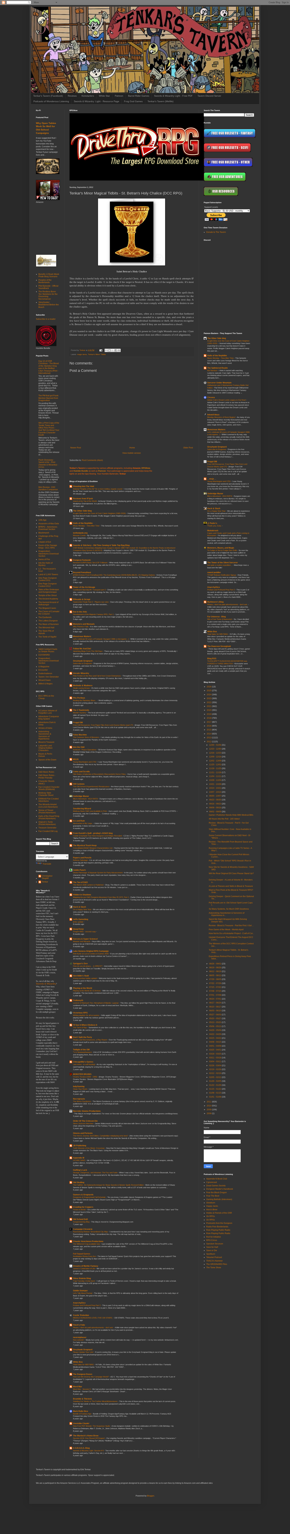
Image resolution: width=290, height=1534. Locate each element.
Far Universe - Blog (216, 617)
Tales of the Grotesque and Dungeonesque (48, 590)
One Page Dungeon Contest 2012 (47, 585)
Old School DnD (80, 1219)
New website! (78, 1340)
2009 (209, 1109)
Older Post (188, 448)
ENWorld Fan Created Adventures (48, 800)
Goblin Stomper (80, 1290)
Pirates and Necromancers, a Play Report (90, 1040)
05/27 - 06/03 (215, 1014)
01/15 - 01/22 (215, 1089)
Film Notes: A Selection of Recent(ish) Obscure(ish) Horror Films (99, 774)
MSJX (76, 759)
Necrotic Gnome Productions (87, 1111)
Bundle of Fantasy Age (82, 1414)
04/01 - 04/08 (215, 1046)
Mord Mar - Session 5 (82, 1389)
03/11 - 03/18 (215, 1057)
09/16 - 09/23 (215, 804)
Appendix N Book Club (216, 1179)
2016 (209, 726)
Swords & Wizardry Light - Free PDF (173, 95)
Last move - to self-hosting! (84, 1064)
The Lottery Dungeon (48, 621)
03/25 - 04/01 (215, 1050)
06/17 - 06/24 (215, 1003)
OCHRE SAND (79, 1160)
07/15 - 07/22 (215, 987)
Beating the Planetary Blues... (85, 700)
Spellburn (210, 1254)
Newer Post (75, 448)
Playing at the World (82, 988)
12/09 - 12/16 (215, 757)
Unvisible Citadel (81, 1423)
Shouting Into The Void (83, 486)
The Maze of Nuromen (48, 624)
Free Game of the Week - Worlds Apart (226, 929)
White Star (104, 95)
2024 (209, 694)
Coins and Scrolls (81, 771)
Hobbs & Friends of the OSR (219, 1213)
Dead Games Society (216, 1185)
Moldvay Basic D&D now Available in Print (90, 811)
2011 (209, 1102)
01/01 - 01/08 (215, 1097)
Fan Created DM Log (48, 831)
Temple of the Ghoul (47, 595)
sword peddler (214, 572)
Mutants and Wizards (82, 941)
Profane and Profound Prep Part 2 (87, 1305)
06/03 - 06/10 (215, 1010)
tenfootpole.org (80, 533)
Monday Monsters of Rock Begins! (221, 417)
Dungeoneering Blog (81, 1222)
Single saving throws (81, 688)
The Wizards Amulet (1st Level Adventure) (48, 805)
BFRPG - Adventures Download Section (47, 528)
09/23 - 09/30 (215, 800)
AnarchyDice (79, 1303)
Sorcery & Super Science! (85, 939)
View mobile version (131, 453)
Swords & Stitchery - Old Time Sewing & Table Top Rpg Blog (101, 545)
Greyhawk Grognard (82, 661)
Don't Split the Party (82, 1037)
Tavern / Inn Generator (48, 677)
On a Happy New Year (82, 909)
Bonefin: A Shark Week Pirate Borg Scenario (48, 275)
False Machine (80, 735)
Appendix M (78, 1158)
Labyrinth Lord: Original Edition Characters (45, 748)
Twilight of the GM (81, 1049)
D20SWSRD (44, 655)
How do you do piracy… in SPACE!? (88, 966)
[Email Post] (101, 350)
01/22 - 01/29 (215, 1085)
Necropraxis (79, 1099)
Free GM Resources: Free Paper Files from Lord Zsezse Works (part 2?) (103, 725)
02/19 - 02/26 (215, 1069)
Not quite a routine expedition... (220, 565)
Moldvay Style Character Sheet (45, 794)
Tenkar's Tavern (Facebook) (48, 95)
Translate (47, 864)
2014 (209, 734)
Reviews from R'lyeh (83, 498)
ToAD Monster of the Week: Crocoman (89, 1148)
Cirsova (211, 397)
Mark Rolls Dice (80, 1411)
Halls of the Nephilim (83, 523)
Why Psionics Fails (81, 627)
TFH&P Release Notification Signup (221, 575)
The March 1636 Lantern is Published (88, 885)
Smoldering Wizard (82, 808)
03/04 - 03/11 (215, 1061)
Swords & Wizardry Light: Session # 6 (88, 1451)
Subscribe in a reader (46, 319)
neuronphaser (79, 1337)
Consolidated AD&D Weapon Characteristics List (93, 848)
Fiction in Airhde (79, 1210)
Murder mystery (80, 713)
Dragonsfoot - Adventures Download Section (48, 553)
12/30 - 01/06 (215, 745)
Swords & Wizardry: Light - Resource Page (96, 101)
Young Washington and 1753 (85, 762)
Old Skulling (78, 1182)
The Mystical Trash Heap (84, 845)
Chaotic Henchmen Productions (88, 1241)
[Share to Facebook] (115, 350)
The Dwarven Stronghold (219, 646)
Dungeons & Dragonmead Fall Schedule (89, 1197)
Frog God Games (133, 101)
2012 (209, 741)
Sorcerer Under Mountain (219, 383)
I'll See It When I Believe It (85, 1025)
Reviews (72, 95)
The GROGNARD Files (216, 1264)
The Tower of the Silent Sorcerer (222, 562)
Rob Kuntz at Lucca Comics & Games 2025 (91, 954)
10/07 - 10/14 (215, 792)
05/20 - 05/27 (215, 1018)
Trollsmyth (78, 1000)
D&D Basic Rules (46, 772)
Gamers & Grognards (83, 1195)
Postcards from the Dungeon (219, 1223)
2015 (209, 730)
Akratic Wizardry (81, 673)
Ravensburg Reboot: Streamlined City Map (90, 1232)
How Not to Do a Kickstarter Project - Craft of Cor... (231, 933)
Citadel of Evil (44, 542)
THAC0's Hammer (214, 1261)
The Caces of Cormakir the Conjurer (48, 612)
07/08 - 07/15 (215, 991)
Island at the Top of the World (85, 501)
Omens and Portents (83, 1133)
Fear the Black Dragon (216, 1192)
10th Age (42, 520)
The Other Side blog (82, 511)
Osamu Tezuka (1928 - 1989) (85, 1077)
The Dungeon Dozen (82, 1374)
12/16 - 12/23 (215, 753)
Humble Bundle (81, 471)
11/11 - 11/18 (215, 772)
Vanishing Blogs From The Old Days (88, 651)
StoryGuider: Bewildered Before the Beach (48, 304)
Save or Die (211, 1250)
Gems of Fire (44, 559)
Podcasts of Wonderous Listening (51, 101)
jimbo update (78, 922)
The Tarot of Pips (80, 1028)
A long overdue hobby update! (85, 978)
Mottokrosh (212, 530)
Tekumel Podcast (214, 1257)
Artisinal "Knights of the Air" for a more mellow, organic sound (98, 489)
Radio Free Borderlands (217, 1226)
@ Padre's (212, 523)
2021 (209, 706)
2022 (209, 702)
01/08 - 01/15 (215, 1093)
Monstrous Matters (82, 636)
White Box (78, 1362)
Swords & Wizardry (46, 983)
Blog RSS (211, 658)
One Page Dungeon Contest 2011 (47, 579)
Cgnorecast (211, 1182)
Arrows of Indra (45, 728)
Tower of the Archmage (84, 587)
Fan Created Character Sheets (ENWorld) (48, 788)
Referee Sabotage (80, 860)
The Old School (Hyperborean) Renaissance (91, 787)
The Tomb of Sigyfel (47, 637)
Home (132, 448)
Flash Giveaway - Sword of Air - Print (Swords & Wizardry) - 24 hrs (48, 463)
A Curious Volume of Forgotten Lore (47, 711)
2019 (209, 714)
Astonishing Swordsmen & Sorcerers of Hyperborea (44, 735)
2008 (209, 1113)
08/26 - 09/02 (215, 964)
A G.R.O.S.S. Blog (81, 1448)
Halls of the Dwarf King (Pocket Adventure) (48, 817)
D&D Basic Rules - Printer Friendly (46, 776)
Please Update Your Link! (83, 1352)
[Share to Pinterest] (119, 350)
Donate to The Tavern (216, 232)
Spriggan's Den (80, 963)
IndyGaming (78, 1086)
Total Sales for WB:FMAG (83, 1364)
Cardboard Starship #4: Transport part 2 (89, 590)
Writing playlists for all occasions (86, 1015)
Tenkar (45, 882)
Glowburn (210, 1203)
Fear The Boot (212, 1196)
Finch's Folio (79, 1325)
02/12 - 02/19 (215, 1073)
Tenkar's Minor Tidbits (97, 354)
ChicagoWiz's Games (83, 1062)
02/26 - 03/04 (215, 1065)
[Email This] (106, 350)
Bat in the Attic (80, 612)
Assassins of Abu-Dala (48, 523)
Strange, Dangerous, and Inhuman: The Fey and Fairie (95, 1173)
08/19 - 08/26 (215, 967)
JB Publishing (79, 1145)
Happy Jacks (212, 1206)
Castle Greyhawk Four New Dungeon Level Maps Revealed (97, 836)
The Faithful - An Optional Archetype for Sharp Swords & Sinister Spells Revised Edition (108, 1185)
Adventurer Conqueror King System (48, 717)
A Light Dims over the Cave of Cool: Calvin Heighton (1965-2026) (99, 513)
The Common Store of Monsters (86, 737)
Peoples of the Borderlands (45, 281)
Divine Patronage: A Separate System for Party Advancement (98, 873)
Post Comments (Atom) (92, 460)
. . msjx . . (211, 479)
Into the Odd (78, 747)
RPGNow (145, 468)
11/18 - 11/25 (215, 768)
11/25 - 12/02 (215, 764)
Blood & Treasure (46, 742)
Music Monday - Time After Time (86, 526)
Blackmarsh (43, 533)
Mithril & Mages (45, 684)
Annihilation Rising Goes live (84, 1256)
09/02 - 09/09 (215, 811)
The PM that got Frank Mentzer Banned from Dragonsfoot (48, 398)
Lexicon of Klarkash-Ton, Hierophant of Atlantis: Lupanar (96, 1003)
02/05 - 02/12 (215, 1077)
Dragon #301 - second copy (84, 932)
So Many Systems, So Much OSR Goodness (229, 909)
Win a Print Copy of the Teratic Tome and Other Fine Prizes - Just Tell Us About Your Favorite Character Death (48, 429)
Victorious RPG (80, 1013)
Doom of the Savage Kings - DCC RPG (47, 546)
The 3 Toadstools (81, 710)
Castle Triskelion (81, 1315)
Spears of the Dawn (47, 760)
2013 (209, 737)
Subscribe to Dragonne (82, 663)
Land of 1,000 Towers (48, 574)
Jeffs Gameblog (80, 919)
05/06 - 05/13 (215, 1026)
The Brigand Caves (47, 608)
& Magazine (43, 666)
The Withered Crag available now (86, 1244)
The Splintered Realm (217, 368)
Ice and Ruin (79, 821)
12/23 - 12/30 (215, 749)
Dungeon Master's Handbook (219, 1189)
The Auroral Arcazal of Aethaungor (48, 603)
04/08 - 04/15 (215, 1042)
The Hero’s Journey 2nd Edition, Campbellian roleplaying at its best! (100, 1136)
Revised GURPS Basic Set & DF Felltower (90, 563)
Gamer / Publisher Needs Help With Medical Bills (231, 815)
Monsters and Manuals (84, 624)
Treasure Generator (47, 828)
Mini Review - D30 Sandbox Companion (48, 488)
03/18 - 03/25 (215, 1054)
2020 (209, 710)
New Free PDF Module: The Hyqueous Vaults (92, 1426)
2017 (209, 722)
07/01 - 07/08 (215, 995)
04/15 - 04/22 (215, 1038)
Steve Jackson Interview (83, 1123)
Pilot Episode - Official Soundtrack (48, 287)
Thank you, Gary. (214, 526)
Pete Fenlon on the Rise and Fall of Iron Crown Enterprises (97, 676)
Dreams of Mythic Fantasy (85, 1266)
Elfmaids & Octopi (81, 599)
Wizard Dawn (44, 680)
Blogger (150, 1496)
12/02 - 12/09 (215, 761)
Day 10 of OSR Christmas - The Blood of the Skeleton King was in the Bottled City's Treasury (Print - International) (48, 367)
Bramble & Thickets (82, 1399)
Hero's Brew (211, 1209)
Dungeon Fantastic (82, 560)
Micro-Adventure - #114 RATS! (85, 799)
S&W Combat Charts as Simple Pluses (47, 650)
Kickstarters (88, 95)
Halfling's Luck (80, 1170)
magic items (82, 354)
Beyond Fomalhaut (82, 572)
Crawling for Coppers (83, 1207)
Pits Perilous (79, 698)
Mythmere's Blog (215, 602)
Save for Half (212, 1247)
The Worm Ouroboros (82, 1101)
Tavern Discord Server (209, 95)
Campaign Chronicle (82, 1229)
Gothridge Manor (81, 796)
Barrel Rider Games (138, 95)
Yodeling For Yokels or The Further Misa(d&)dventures (95, 1401)
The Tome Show (213, 1267)
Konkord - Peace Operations (85, 750)
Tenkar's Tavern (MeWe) (161, 101)
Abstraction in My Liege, (83, 823)
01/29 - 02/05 (215, 1081)
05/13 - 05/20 (215, 1022)
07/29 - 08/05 (215, 979)
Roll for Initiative (213, 1237)
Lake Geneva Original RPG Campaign (91, 951)
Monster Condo (79, 535)
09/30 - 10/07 (215, 796)
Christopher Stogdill (47, 877)
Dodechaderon (45, 673)
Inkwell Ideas (213, 415)
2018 (209, 718)
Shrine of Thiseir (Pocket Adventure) (47, 811)
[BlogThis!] (109, 350)
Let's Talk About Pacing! (83, 1293)
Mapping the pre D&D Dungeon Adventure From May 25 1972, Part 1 (101, 897)
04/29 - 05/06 (215, 1030)
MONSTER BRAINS (82, 1074)
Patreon (119, 95)
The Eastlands (45, 617)
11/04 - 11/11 (215, 776)
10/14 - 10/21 (215, 788)
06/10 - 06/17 (215, 1007)
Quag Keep (78, 929)
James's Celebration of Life (84, 1269)
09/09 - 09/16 (215, 807)
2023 (209, 698)
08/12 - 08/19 (215, 971)
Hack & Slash (79, 907)
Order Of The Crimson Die (85, 1121)
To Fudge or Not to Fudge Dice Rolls (222, 550)
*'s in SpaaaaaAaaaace (82, 1052)
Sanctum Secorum (214, 1244)
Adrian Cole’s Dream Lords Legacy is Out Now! (226, 400)
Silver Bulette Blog (82, 1278)
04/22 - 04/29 (215, 1034)
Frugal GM (78, 722)
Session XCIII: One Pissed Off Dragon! (89, 1438)
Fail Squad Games (81, 1254)
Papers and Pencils (82, 858)
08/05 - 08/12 (215, 975)
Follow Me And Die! (82, 648)
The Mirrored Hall (46, 627)
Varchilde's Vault (81, 976)
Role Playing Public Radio (218, 1230)
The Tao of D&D (80, 882)
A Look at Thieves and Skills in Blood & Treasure (231, 886)
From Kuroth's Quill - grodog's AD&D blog (93, 833)
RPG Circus (211, 1240)
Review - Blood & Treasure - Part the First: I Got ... (231, 925)
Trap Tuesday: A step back (84, 1281)
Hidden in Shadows (82, 895)
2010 (209, 1106)
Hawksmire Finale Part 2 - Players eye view (91, 602)
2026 (209, 687)
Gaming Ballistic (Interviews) (219, 1199)
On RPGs (210, 1216)
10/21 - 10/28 (215, 784)
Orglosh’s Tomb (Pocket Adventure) (47, 823)
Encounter (43, 670)
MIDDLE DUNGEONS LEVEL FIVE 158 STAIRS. (93, 1318)
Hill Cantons (79, 784)
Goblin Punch (79, 870)
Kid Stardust (212, 370)
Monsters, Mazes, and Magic (220, 548)
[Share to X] (112, 350)
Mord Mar (77, 1386)
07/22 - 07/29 (215, 983)
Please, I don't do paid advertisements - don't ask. (93, 1327)
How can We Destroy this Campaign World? (91, 1377)
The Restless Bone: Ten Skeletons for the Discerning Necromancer (48, 295)
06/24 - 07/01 (215, 999)
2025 (209, 690)
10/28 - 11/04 (215, 780)
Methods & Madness (82, 685)
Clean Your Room (80, 1089)
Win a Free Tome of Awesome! (220, 619)
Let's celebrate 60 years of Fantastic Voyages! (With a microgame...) (101, 639)
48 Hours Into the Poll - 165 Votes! (224, 819)
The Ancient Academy (48, 599)
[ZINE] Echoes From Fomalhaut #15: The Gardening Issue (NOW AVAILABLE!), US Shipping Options (114, 575)
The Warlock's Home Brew (85, 1436)
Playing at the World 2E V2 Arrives (87, 991)
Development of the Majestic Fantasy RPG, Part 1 (93, 614)
